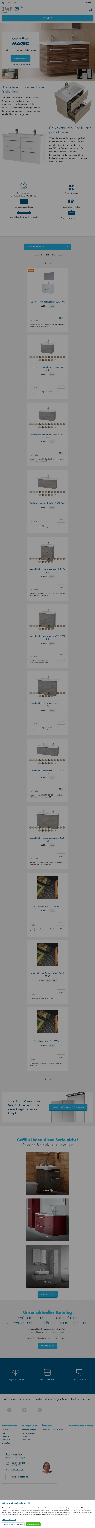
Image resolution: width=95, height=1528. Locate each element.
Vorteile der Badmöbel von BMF (53, 1429)
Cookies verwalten (9, 1519)
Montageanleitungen (29, 1429)
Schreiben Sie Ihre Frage (19, 1477)
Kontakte (5, 1429)
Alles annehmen (33, 1524)
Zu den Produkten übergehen (20, 64)
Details (67, 1514)
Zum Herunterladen (28, 1433)
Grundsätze (6, 1443)
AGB (3, 1433)
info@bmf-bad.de (17, 1470)
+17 (55, 360)
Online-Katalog (27, 1436)
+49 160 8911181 (10, 3)
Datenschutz (6, 1440)
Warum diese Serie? (20, 58)
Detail (61, 318)
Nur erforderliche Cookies (13, 1524)
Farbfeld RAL (26, 1440)
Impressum (5, 1436)
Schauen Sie (46, 1346)
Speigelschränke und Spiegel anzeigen (68, 1107)
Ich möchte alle (47, 1294)
